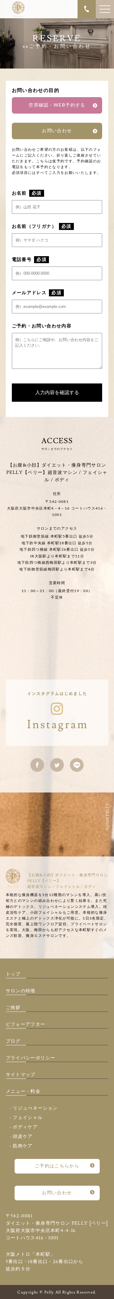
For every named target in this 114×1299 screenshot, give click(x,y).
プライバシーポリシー (31, 1058)
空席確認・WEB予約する (57, 105)
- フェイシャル (26, 1118)
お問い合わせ (57, 131)
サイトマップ (21, 1075)
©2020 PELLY (107, 816)
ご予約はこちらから (57, 1166)
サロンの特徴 (21, 991)
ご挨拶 (13, 1008)
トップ (13, 974)
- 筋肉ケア (21, 1146)
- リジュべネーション (33, 1108)
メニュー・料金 (23, 1091)
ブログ (13, 1041)
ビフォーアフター (26, 1024)
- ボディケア (23, 1127)
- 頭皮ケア (21, 1136)
